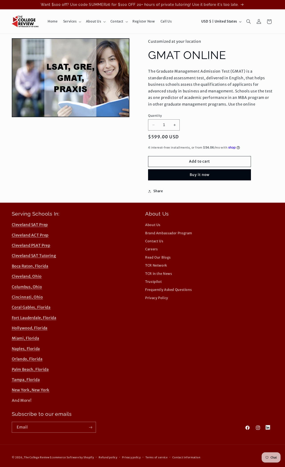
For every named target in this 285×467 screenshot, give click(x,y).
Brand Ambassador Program (168, 233)
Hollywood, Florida (29, 328)
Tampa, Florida (26, 379)
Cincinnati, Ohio (27, 297)
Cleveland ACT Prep (30, 235)
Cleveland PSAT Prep (31, 245)
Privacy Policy (156, 298)
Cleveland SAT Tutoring (34, 255)
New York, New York (30, 389)
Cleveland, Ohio (27, 276)
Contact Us (154, 241)
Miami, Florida (25, 338)
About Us (153, 225)
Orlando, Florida (27, 359)
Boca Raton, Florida (30, 266)
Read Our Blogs (158, 257)
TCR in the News (158, 274)
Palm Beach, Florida (30, 369)
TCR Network (156, 265)
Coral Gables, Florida (31, 307)
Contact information (186, 457)
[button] (71, 22)
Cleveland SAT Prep (30, 224)
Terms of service (156, 457)
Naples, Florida (26, 348)
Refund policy (108, 457)
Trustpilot (153, 282)
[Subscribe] (90, 427)
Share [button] (158, 191)
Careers (151, 249)
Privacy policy (131, 457)
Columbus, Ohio (27, 286)
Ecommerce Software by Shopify (72, 457)
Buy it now (200, 175)
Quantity (155, 116)
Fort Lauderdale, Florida (34, 317)
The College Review (36, 457)
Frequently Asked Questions (168, 290)
